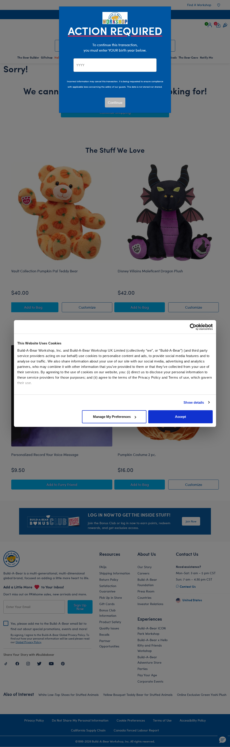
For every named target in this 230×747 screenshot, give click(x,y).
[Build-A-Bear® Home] (115, 17)
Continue (115, 102)
